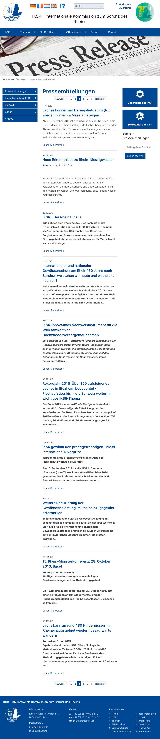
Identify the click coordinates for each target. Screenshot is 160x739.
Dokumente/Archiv (121, 731)
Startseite (20, 79)
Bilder (8, 111)
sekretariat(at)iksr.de (83, 720)
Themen (115, 720)
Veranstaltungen (119, 728)
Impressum (144, 720)
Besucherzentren (147, 713)
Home (114, 713)
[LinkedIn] (62, 5)
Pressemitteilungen (16, 91)
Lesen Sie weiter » (53, 144)
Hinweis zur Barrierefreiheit (143, 730)
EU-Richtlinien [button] (48, 32)
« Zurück (59, 98)
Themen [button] (25, 32)
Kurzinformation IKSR (17, 98)
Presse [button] (94, 32)
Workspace (125, 4)
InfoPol (127, 7)
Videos (9, 118)
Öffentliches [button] (73, 32)
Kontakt (9, 104)
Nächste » (100, 98)
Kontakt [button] (112, 32)
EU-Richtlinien (118, 724)
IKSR (114, 717)
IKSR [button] (7, 32)
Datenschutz (144, 724)
